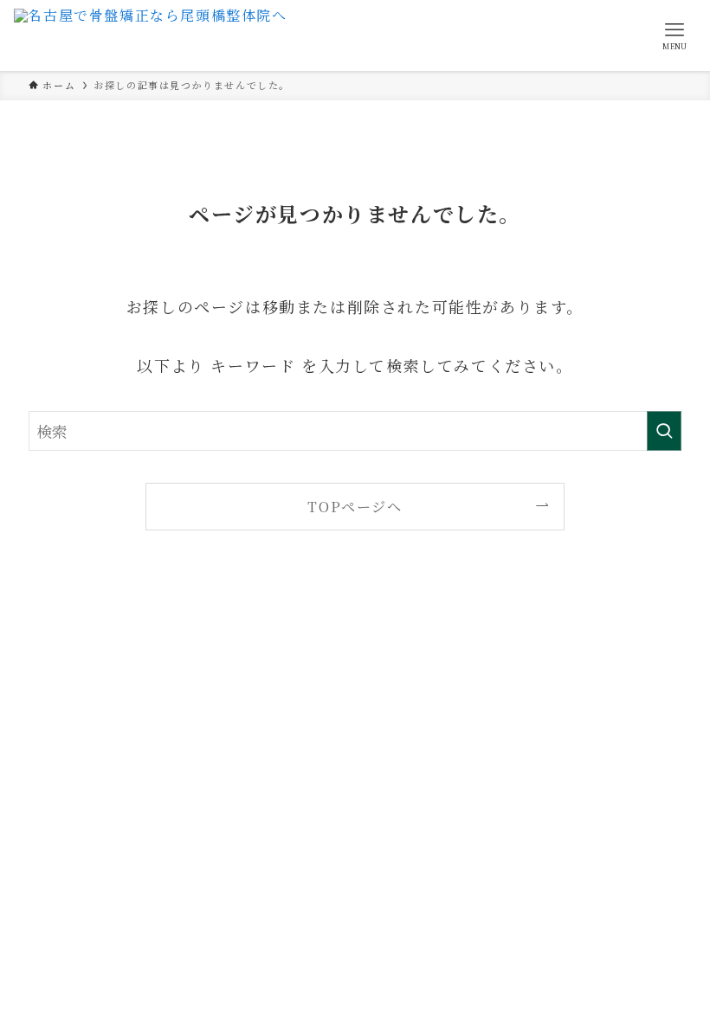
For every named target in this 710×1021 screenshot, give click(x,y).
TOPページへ (354, 506)
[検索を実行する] (664, 431)
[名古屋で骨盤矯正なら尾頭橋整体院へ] (150, 35)
